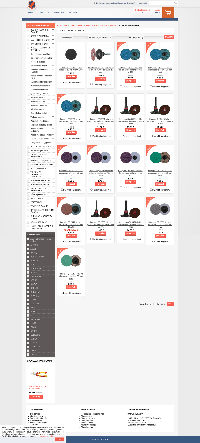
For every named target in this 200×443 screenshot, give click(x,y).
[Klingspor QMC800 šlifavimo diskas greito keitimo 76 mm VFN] (130, 167)
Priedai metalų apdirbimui (41, 135)
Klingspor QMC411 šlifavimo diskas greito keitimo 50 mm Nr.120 (130, 69)
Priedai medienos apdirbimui (37, 130)
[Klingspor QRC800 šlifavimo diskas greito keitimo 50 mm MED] (160, 218)
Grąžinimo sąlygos (38, 416)
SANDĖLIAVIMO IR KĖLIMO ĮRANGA (42, 211)
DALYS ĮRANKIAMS (38, 222)
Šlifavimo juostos (37, 97)
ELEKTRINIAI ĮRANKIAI (40, 40)
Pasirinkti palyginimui (72, 82)
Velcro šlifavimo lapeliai (40, 86)
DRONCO (34, 296)
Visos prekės (76, 25)
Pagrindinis (62, 25)
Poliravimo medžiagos (39, 121)
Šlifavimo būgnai (37, 101)
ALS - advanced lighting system (40, 240)
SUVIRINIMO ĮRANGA (39, 184)
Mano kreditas (87, 420)
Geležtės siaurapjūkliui (40, 54)
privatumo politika (47, 436)
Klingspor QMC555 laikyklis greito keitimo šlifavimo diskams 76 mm (160, 121)
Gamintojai (59, 12)
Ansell (33, 249)
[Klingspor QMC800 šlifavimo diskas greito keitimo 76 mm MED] (101, 167)
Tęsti (60, 439)
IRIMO (33, 327)
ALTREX (34, 245)
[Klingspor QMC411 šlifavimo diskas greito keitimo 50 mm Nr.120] (130, 63)
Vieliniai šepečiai (37, 117)
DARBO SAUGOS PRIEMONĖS (38, 189)
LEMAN (33, 354)
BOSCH (33, 272)
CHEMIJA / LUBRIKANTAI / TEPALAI (41, 217)
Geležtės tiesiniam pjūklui (41, 58)
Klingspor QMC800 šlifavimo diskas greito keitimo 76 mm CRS (71, 173)
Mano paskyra (87, 416)
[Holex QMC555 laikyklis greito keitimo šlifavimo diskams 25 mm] (101, 63)
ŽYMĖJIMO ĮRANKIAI (39, 206)
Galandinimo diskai (38, 113)
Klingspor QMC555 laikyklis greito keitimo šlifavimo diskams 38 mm (100, 121)
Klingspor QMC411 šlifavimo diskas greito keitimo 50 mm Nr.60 (71, 121)
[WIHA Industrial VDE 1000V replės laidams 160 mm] (40, 374)
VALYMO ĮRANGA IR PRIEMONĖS (39, 155)
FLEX (32, 311)
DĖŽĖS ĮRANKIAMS (39, 194)
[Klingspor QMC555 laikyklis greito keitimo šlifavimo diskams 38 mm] (101, 115)
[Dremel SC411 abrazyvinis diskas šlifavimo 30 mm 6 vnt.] (71, 63)
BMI (32, 265)
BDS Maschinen (37, 257)
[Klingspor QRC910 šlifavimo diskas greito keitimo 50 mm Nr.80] (71, 270)
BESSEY (34, 261)
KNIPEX (33, 343)
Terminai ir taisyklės (38, 418)
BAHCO (33, 253)
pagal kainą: (138, 37)
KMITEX (33, 339)
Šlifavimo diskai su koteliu (41, 125)
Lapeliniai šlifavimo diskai (41, 82)
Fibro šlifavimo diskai (39, 90)
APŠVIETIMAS (36, 198)
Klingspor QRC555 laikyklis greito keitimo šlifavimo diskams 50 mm (100, 224)
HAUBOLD (35, 319)
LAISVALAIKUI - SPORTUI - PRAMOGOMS (42, 227)
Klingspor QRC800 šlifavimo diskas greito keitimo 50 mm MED (160, 224)
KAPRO (33, 331)
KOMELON (35, 347)
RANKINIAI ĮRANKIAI (39, 44)
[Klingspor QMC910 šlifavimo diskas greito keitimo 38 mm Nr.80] (160, 167)
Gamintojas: (67, 37)
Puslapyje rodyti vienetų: (148, 304)
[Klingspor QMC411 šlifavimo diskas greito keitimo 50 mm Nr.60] (71, 115)
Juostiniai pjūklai (37, 62)
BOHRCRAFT (36, 268)
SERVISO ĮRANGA (38, 168)
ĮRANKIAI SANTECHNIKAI (41, 164)
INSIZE (33, 323)
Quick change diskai (39, 94)
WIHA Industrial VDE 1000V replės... (37, 387)
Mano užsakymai (88, 418)
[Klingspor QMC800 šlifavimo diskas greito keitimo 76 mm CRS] (71, 167)
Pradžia (31, 12)
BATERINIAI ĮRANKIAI (39, 36)
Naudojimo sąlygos (38, 423)
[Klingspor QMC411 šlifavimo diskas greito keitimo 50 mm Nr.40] (160, 63)
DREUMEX (35, 292)
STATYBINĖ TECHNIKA (40, 180)
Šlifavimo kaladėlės (38, 105)
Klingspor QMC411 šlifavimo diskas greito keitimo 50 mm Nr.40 (160, 69)
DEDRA (33, 280)
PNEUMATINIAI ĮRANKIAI (41, 160)
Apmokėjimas (36, 420)
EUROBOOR (35, 304)
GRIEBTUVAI (36, 202)
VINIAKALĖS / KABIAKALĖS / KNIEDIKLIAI (36, 174)
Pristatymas (35, 414)
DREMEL (34, 288)
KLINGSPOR (35, 335)
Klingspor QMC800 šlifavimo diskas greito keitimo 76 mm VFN (130, 173)
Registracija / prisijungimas (92, 414)
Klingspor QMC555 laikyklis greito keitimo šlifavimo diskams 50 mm (130, 121)
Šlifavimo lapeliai (37, 109)
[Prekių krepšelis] (168, 13)
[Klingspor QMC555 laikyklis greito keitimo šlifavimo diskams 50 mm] (130, 115)
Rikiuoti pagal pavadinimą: (100, 37)
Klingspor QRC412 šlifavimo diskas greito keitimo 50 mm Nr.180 (71, 224)
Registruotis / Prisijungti (126, 3)
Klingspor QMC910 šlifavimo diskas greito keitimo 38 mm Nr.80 (160, 173)
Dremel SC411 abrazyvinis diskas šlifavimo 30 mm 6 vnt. (71, 68)
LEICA (33, 351)
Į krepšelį (36, 396)
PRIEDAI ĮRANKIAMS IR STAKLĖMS (40, 49)
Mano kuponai (87, 427)
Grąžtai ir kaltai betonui (40, 139)
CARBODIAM (36, 276)
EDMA (33, 300)
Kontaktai (73, 12)
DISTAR (33, 284)
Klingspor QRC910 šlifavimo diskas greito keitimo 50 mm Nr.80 (71, 276)
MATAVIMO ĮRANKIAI (39, 150)
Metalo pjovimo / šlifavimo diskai (41, 77)
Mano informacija (88, 425)
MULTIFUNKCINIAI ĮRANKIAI (42, 147)
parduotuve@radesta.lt (146, 425)
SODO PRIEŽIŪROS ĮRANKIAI (39, 31)
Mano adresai (87, 423)
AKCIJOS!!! (44, 12)
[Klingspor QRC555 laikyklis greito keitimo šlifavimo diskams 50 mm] (101, 218)
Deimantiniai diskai (38, 66)
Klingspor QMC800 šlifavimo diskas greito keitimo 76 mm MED (101, 173)
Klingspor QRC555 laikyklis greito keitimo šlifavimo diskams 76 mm (130, 224)
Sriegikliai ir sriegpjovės (40, 143)
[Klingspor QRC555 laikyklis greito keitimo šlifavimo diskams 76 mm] (130, 218)
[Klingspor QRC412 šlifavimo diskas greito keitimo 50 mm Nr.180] (71, 218)
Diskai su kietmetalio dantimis (39, 71)
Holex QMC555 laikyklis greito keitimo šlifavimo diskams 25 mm (101, 69)
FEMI (32, 308)
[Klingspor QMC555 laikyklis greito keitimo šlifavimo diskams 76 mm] (160, 115)
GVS (32, 315)
